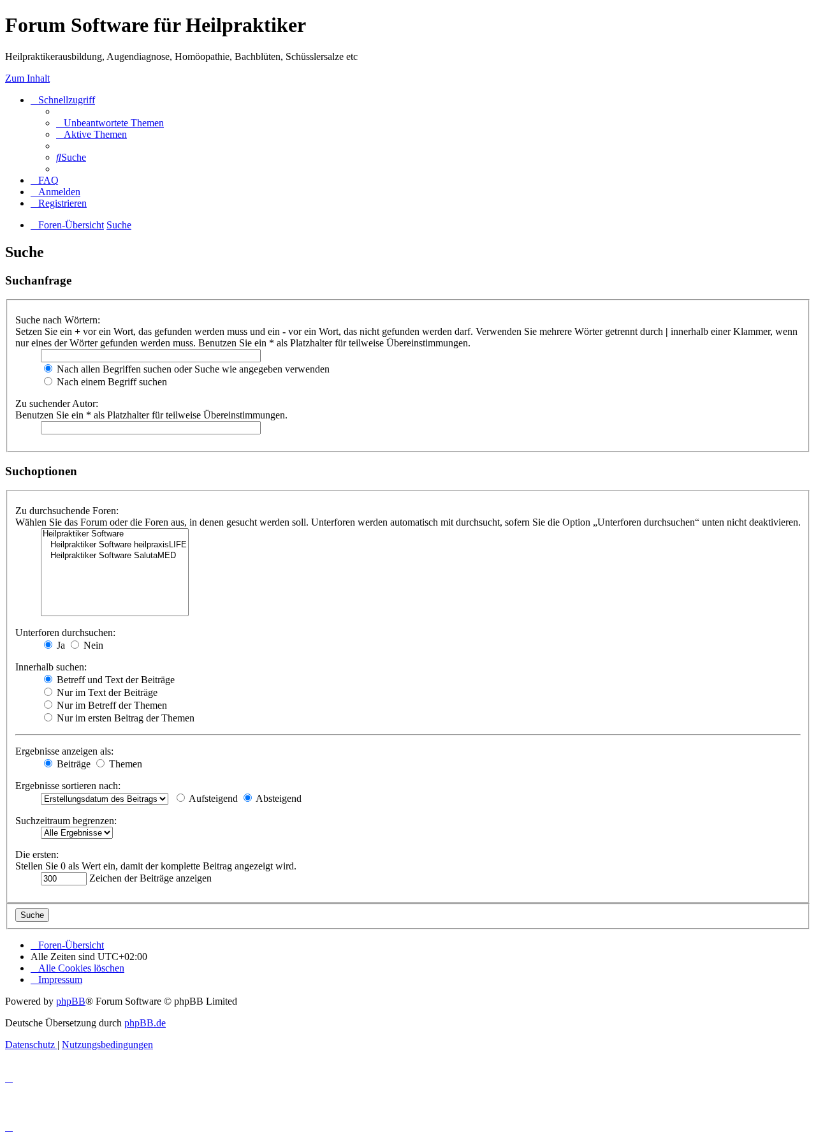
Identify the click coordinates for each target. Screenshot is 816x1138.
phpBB (70, 1001)
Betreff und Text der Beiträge (114, 679)
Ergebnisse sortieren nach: (67, 785)
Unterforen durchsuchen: (65, 632)
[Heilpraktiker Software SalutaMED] (114, 556)
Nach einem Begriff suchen (110, 381)
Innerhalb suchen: (51, 666)
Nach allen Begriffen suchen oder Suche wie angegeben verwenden (192, 369)
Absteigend (278, 798)
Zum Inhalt (27, 78)
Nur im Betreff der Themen (110, 705)
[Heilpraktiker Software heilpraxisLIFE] (114, 545)
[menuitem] (110, 122)
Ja (59, 645)
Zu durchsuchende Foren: (67, 510)
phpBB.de (145, 1022)
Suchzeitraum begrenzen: (66, 820)
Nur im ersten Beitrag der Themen (124, 718)
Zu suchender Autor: (56, 403)
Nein (92, 645)
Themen (124, 763)
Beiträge (72, 763)
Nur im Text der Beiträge (105, 692)
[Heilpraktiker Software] (114, 534)
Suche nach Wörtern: (57, 319)
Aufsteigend (212, 798)
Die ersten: (37, 854)
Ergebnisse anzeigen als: (64, 751)
